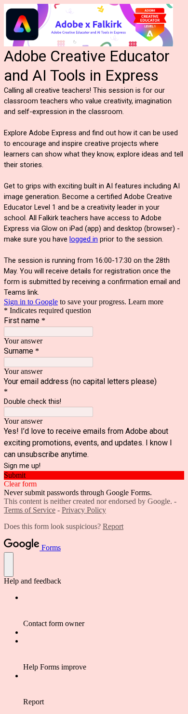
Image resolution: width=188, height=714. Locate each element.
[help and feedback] (8, 564)
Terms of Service (29, 510)
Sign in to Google (31, 302)
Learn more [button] (145, 302)
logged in (83, 239)
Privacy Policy (84, 510)
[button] (94, 475)
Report (113, 526)
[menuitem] (103, 610)
